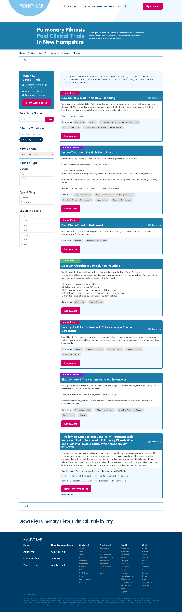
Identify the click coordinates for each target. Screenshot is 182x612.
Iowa (81, 554)
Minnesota (83, 564)
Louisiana (125, 567)
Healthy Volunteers (62, 545)
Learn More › (67, 494)
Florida (124, 557)
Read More (141, 465)
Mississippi (125, 573)
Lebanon (138, 79)
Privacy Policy (31, 558)
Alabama (125, 548)
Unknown (24, 244)
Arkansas (125, 551)
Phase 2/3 (24, 240)
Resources (71, 6)
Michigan (83, 561)
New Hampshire (106, 557)
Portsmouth (80, 82)
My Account (153, 6)
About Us (28, 551)
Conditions (85, 6)
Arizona (145, 551)
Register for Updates (76, 488)
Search (49, 119)
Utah (144, 579)
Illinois (82, 548)
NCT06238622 (67, 447)
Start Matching (35, 102)
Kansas (82, 557)
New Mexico (147, 573)
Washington (147, 582)
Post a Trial (121, 6)
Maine (102, 551)
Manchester (148, 79)
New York (104, 564)
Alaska (144, 548)
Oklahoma (125, 579)
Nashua (67, 82)
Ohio (81, 576)
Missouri (82, 567)
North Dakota (85, 573)
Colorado (146, 557)
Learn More (70, 135)
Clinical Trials (58, 551)
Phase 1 (23, 216)
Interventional (26, 197)
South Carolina (127, 582)
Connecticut (105, 548)
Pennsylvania (105, 567)
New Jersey (104, 561)
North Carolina (127, 576)
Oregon (145, 576)
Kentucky (124, 564)
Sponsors (56, 558)
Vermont (103, 573)
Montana (145, 567)
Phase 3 (23, 225)
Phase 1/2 (24, 235)
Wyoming (145, 585)
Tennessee (125, 585)
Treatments (97, 6)
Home (26, 545)
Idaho (144, 564)
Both (22, 183)
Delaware (125, 554)
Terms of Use (30, 565)
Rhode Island (105, 570)
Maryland (125, 570)
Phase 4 (24, 230)
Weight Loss (109, 6)
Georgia (124, 561)
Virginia (124, 592)
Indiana (82, 551)
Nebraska (83, 570)
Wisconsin (83, 582)
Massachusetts (106, 554)
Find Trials (60, 6)
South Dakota (85, 579)
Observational (26, 202)
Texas (123, 588)
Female (23, 179)
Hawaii (145, 561)
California (146, 554)
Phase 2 (24, 221)
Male (22, 174)
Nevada (145, 570)
